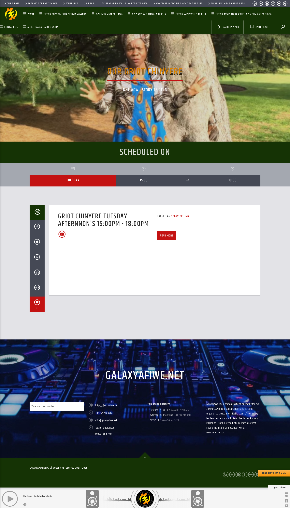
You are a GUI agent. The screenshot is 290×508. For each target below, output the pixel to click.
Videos (90, 3)
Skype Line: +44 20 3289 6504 (227, 3)
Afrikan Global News (109, 13)
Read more (166, 235)
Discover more (213, 432)
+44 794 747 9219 (103, 413)
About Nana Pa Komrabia (43, 27)
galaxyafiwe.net (145, 376)
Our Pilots (13, 3)
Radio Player (230, 27)
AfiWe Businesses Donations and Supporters (244, 13)
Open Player (262, 27)
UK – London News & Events (149, 13)
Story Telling (180, 216)
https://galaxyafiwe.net (106, 405)
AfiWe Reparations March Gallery (65, 13)
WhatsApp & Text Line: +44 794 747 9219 (179, 3)
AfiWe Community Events (191, 13)
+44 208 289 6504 (179, 410)
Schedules (71, 3)
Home (31, 13)
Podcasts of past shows (42, 3)
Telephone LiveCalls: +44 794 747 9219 (125, 3)
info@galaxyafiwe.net (106, 420)
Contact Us (11, 27)
